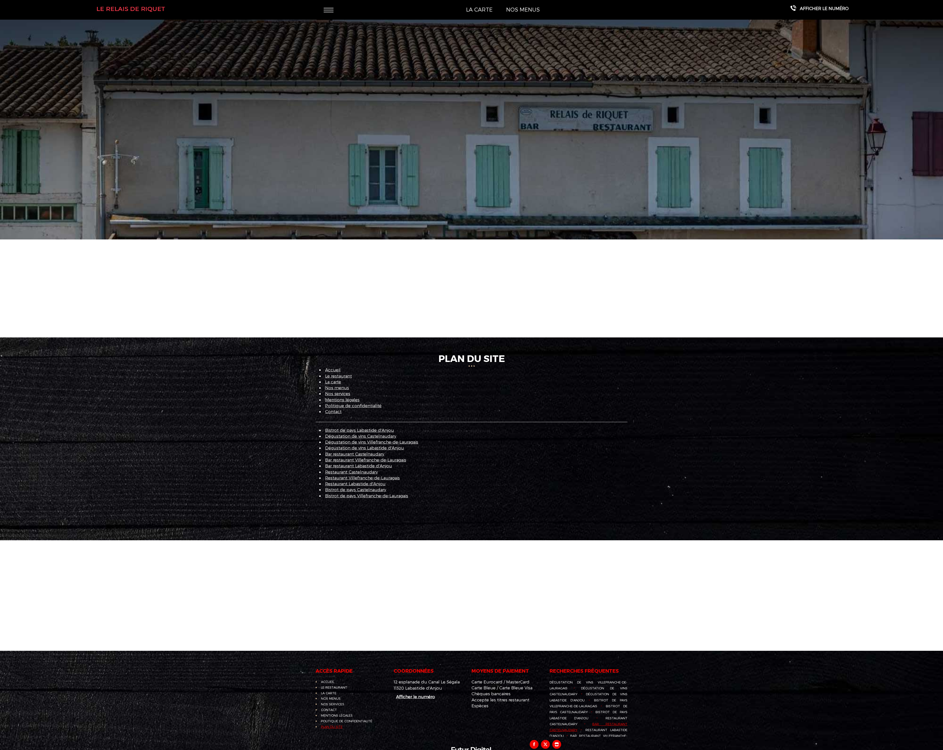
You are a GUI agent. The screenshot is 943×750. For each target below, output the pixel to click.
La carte (479, 9)
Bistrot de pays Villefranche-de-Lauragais (366, 495)
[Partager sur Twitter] (545, 744)
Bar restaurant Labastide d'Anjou (358, 465)
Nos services (337, 393)
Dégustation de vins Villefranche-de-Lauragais (371, 441)
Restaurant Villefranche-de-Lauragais (362, 477)
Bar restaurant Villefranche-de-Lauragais (365, 459)
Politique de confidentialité (353, 405)
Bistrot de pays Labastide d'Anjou (359, 430)
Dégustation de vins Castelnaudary (360, 435)
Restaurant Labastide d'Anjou (355, 483)
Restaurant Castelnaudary (351, 471)
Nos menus (523, 9)
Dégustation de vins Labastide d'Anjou (364, 447)
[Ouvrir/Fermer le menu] (328, 10)
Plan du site (332, 727)
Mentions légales (342, 399)
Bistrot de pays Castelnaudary (355, 489)
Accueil (333, 369)
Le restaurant (338, 375)
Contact (333, 411)
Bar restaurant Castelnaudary (354, 453)
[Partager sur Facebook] (534, 744)
